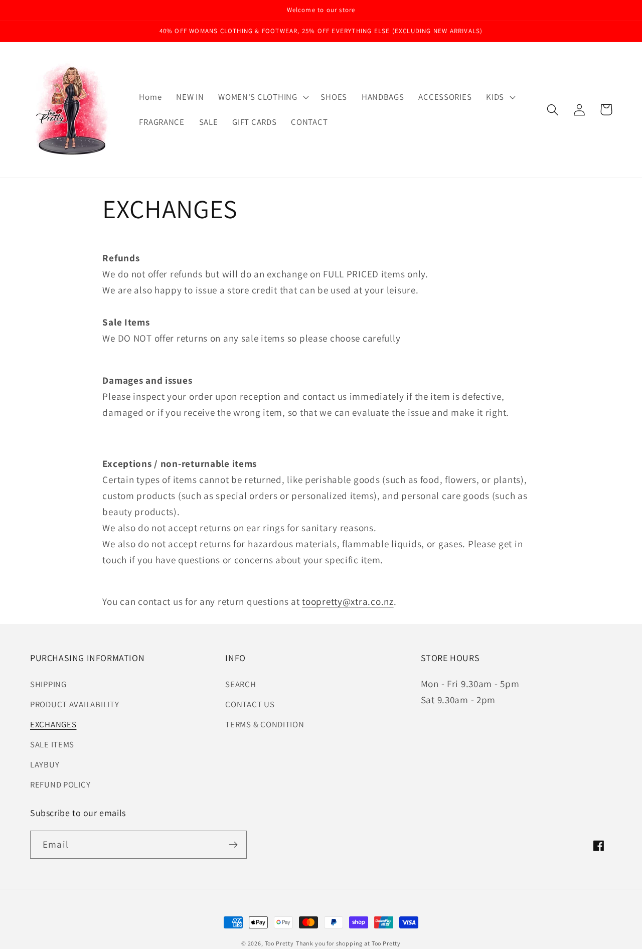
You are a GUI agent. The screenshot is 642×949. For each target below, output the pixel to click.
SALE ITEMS (52, 744)
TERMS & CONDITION (264, 724)
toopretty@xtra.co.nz (347, 601)
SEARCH (240, 684)
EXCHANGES (53, 724)
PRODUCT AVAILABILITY (74, 704)
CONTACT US (249, 704)
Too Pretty (279, 943)
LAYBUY (44, 764)
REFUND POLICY (60, 784)
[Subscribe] (233, 845)
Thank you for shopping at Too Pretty (348, 943)
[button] (262, 97)
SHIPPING (48, 684)
